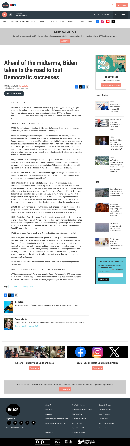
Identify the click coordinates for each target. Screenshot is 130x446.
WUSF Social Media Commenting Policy (97, 362)
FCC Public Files (77, 414)
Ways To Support (104, 414)
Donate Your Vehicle (78, 432)
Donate (123, 5)
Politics (112, 101)
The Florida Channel (78, 405)
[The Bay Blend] (111, 63)
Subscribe (65, 41)
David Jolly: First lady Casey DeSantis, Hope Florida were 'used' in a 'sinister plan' (116, 144)
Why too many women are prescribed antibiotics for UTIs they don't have (116, 243)
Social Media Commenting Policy (56, 423)
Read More (34, 368)
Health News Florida (115, 119)
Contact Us (49, 409)
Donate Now (65, 389)
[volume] (10, 15)
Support (71, 21)
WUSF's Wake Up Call (65, 32)
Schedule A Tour (104, 428)
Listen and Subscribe (111, 85)
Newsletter (49, 414)
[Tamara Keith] (8, 324)
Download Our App (105, 409)
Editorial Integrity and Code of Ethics (34, 362)
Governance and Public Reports (82, 409)
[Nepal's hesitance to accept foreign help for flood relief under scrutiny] (102, 192)
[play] (4, 15)
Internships (49, 432)
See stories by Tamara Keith (27, 326)
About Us (48, 405)
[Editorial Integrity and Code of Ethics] (34, 352)
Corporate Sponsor (105, 405)
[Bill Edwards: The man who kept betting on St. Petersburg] (102, 105)
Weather (14, 21)
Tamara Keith (23, 86)
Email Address (104, 272)
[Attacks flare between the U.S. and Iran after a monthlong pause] (102, 227)
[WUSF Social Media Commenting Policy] (97, 352)
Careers (48, 428)
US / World (14, 286)
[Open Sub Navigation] (8, 21)
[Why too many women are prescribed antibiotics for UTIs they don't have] (102, 242)
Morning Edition (28, 286)
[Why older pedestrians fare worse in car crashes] (102, 123)
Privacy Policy (103, 419)
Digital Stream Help (78, 428)
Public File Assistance (79, 419)
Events (51, 21)
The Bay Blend (110, 76)
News (4, 21)
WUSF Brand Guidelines (106, 423)
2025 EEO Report (77, 423)
